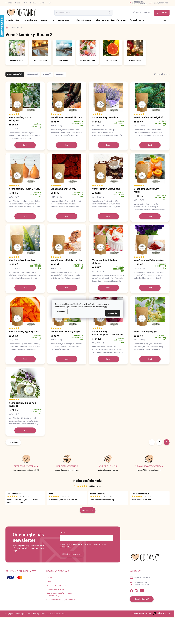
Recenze (8, 3)
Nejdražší (47, 74)
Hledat (109, 13)
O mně (17, 3)
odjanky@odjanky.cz (142, 577)
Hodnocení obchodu (87, 481)
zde (105, 306)
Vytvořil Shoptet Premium (141, 613)
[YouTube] (142, 590)
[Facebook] (131, 590)
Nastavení (61, 311)
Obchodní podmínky (55, 590)
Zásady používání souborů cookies (62, 600)
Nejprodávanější (14, 74)
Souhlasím (112, 313)
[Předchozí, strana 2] (159, 442)
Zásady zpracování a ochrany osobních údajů (59, 594)
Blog (50, 3)
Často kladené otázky (56, 586)
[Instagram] (136, 590)
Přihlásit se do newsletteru (72, 554)
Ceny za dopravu (30, 3)
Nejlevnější (32, 74)
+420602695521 (142, 583)
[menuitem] (13, 20)
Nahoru (15, 442)
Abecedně (60, 74)
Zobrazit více (87, 510)
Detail (25, 145)
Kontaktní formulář (142, 599)
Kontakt (42, 3)
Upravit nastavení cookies (55, 614)
